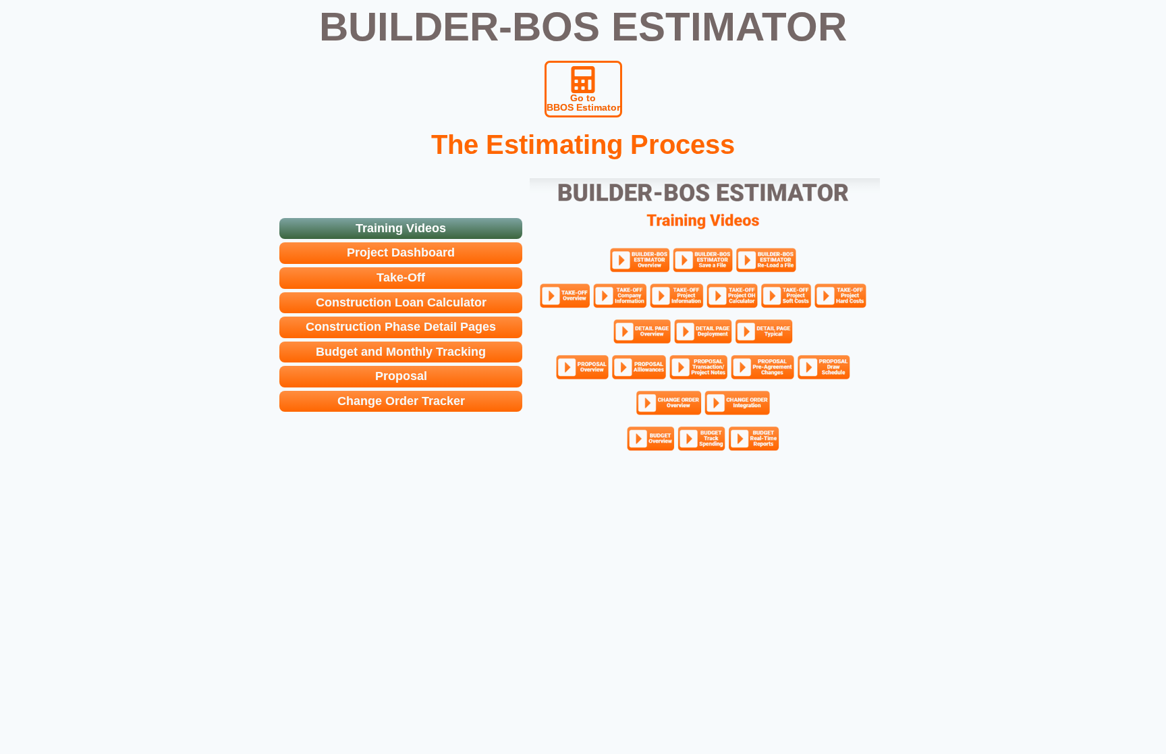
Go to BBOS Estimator (583, 102)
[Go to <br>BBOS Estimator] (583, 79)
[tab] (400, 229)
